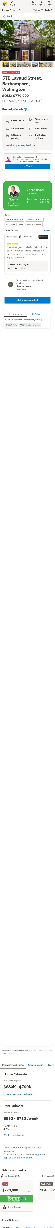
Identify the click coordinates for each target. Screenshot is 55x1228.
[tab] (15, 314)
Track (29, 166)
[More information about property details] (25, 109)
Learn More (21, 289)
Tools (47, 9)
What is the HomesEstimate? (18, 1094)
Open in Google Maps (30, 324)
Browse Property (10, 9)
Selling (36, 9)
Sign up (42, 4)
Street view (11, 324)
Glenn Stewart (14, 1207)
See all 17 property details (19, 145)
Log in (49, 4)
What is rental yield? (14, 1134)
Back (9, 16)
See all (47, 230)
